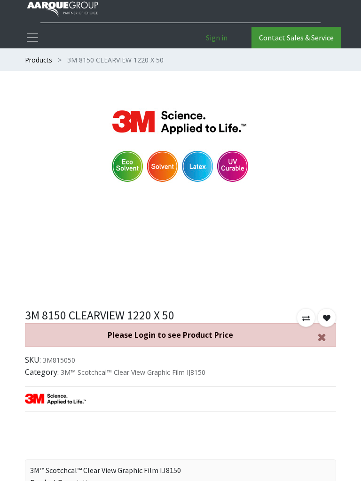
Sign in (217, 37)
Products (38, 59)
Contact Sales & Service (296, 37)
